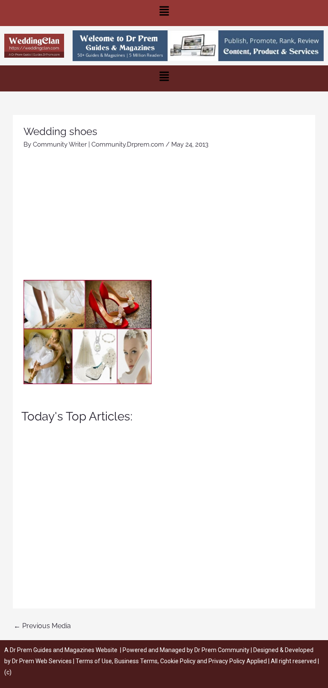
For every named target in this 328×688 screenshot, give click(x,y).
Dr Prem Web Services (42, 661)
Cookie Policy (178, 661)
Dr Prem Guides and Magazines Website (63, 650)
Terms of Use (94, 661)
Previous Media (42, 626)
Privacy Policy (226, 661)
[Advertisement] (164, 216)
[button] (164, 13)
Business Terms (136, 661)
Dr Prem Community (221, 650)
